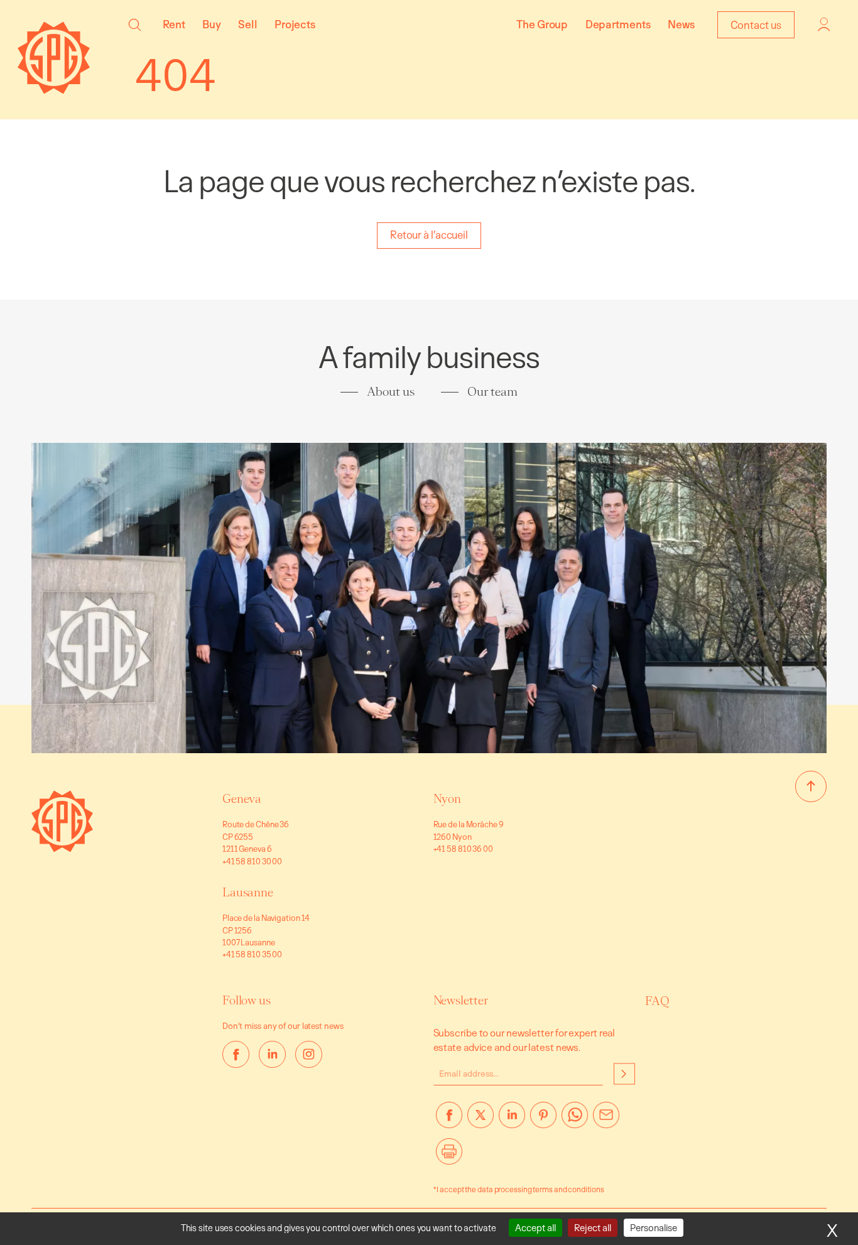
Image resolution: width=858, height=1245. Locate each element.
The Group (542, 24)
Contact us (755, 24)
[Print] (449, 1156)
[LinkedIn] (512, 1120)
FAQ (657, 1001)
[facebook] (235, 1054)
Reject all (592, 1228)
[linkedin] (272, 1054)
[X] (480, 1120)
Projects (294, 24)
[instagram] (308, 1054)
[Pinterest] (543, 1120)
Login (824, 24)
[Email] (606, 1120)
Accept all (535, 1228)
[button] (134, 24)
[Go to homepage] (62, 848)
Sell (248, 24)
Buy (211, 24)
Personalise (653, 1228)
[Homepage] (54, 90)
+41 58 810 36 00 (463, 849)
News (681, 24)
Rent (174, 24)
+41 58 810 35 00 (252, 954)
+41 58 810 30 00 (252, 861)
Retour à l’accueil (429, 234)
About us (390, 391)
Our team (492, 391)
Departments (618, 24)
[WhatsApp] (574, 1120)
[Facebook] (449, 1120)
